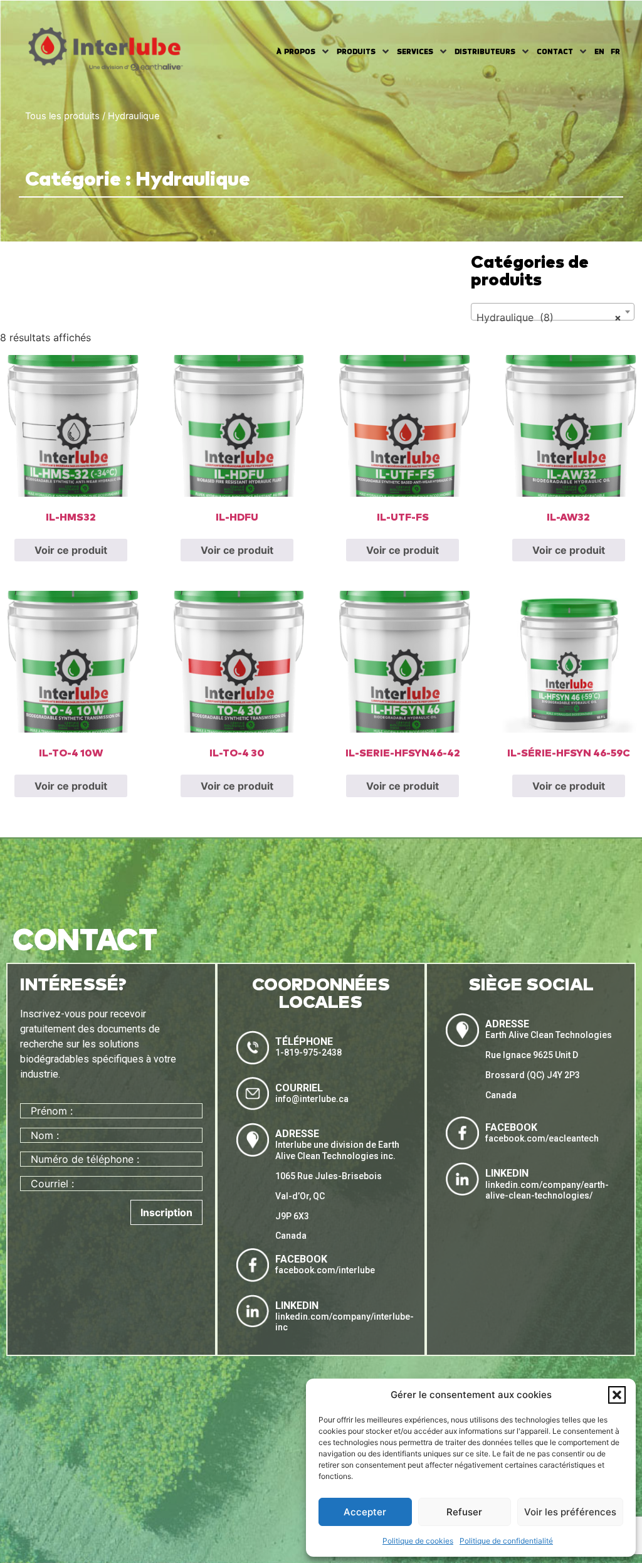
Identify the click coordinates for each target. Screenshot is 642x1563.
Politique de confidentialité (506, 1540)
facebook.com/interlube (325, 1270)
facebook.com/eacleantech (542, 1138)
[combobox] (553, 312)
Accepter (365, 1512)
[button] (617, 1395)
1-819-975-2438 (308, 1052)
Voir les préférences (570, 1512)
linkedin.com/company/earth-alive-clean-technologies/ (547, 1190)
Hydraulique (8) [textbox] (549, 317)
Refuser (464, 1512)
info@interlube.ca (312, 1099)
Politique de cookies (417, 1540)
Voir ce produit (70, 550)
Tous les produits (62, 116)
